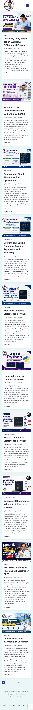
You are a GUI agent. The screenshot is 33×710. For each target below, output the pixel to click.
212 (18, 682)
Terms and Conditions (16, 697)
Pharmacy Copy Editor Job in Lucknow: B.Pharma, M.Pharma (15, 41)
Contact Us (25, 691)
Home (5, 35)
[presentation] (16, 23)
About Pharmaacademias (12, 691)
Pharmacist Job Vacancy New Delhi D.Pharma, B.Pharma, (14, 110)
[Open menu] (24, 5)
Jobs (9, 35)
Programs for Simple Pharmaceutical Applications (14, 177)
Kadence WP (26, 705)
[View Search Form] (27, 5)
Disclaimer (11, 694)
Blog (9, 564)
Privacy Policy (20, 694)
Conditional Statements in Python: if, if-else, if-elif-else (16, 504)
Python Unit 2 (8, 170)
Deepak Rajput (8, 48)
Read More (8, 76)
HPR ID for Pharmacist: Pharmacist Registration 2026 (16, 570)
